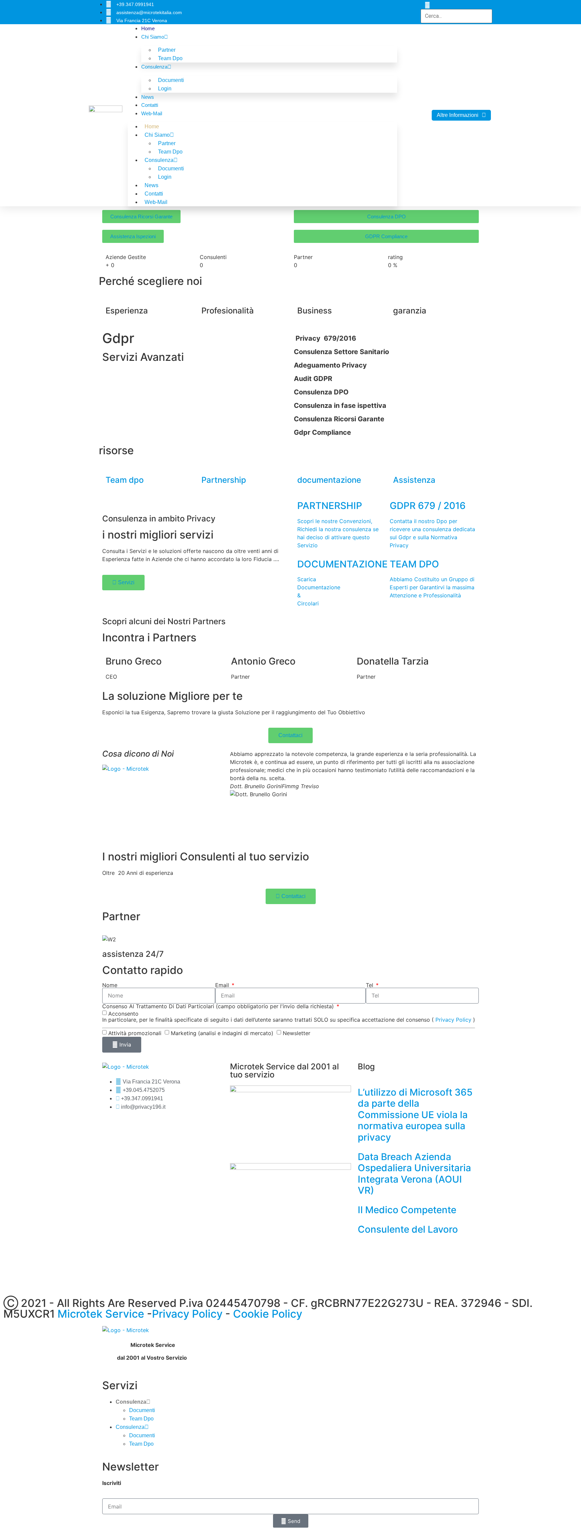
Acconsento (123, 1013)
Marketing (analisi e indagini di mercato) (222, 1032)
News (147, 97)
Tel (370, 985)
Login (164, 88)
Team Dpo (170, 58)
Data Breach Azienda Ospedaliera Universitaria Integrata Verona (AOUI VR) (414, 1173)
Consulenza (154, 67)
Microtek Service (102, 1313)
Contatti (149, 105)
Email (223, 985)
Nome (109, 985)
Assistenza (414, 480)
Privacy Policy (453, 1019)
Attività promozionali (134, 1032)
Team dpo (125, 480)
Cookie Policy (267, 1313)
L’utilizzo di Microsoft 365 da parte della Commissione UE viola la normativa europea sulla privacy (415, 1115)
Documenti (142, 1410)
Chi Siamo (152, 37)
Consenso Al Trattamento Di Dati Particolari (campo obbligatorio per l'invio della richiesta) (219, 1006)
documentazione (329, 480)
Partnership (223, 480)
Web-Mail (151, 113)
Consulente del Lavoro (408, 1229)
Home (148, 28)
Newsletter (296, 1032)
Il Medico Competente (407, 1210)
